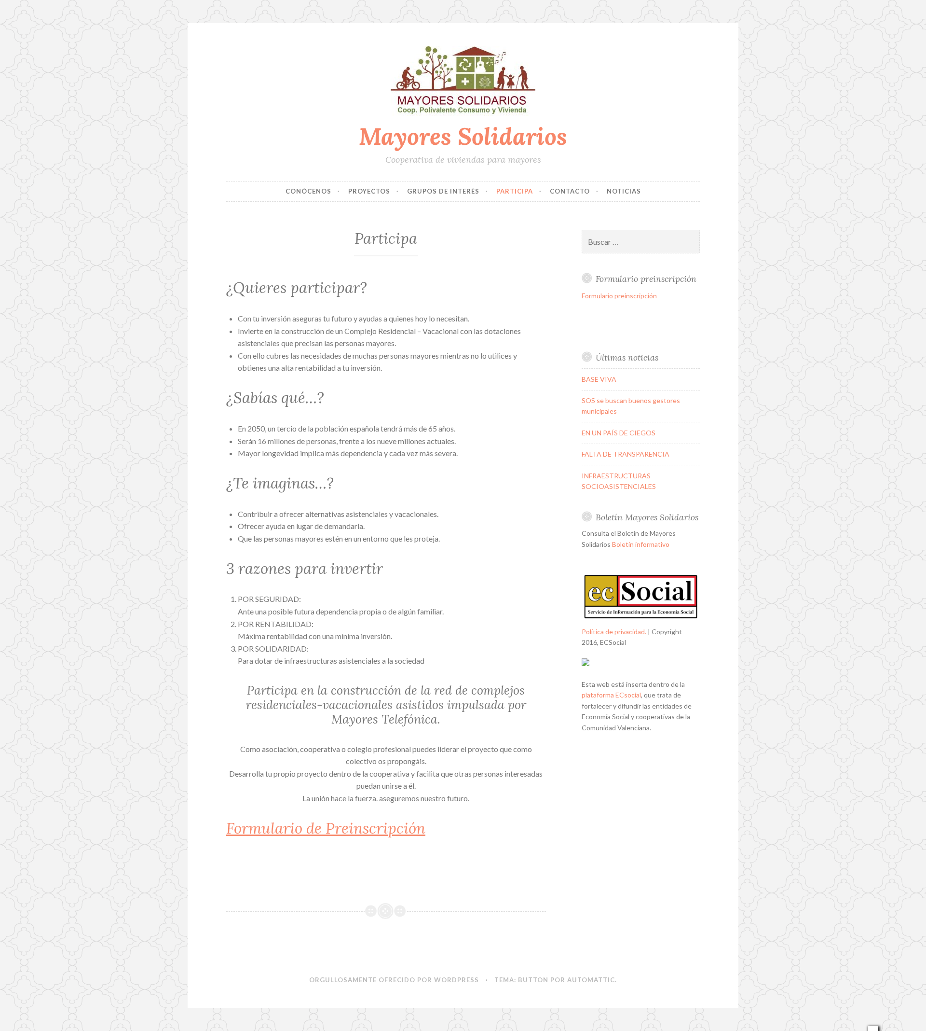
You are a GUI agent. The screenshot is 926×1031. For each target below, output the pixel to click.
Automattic (591, 980)
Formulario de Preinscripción (325, 828)
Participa (514, 191)
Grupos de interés (443, 191)
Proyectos (369, 191)
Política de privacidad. (614, 631)
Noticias (624, 191)
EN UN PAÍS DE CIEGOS (618, 433)
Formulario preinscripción (619, 296)
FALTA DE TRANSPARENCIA (625, 454)
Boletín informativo (640, 544)
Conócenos (308, 191)
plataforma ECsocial (611, 695)
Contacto (570, 191)
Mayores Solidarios (463, 136)
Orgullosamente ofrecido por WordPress (394, 980)
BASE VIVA (599, 379)
